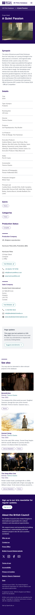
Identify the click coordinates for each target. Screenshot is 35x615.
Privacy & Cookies (8, 572)
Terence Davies (12, 395)
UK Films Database (20, 3)
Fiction (5, 216)
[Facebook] (13, 556)
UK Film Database (8, 8)
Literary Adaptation (8, 448)
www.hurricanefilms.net (12, 276)
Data (3, 580)
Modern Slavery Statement (11, 576)
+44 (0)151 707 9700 (11, 269)
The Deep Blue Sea (8, 473)
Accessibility (6, 567)
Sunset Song (6, 433)
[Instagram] (8, 556)
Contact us (6, 542)
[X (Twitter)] (3, 556)
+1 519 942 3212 (10, 310)
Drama (6, 206)
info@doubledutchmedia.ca (14, 313)
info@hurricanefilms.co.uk (13, 272)
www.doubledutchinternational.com (16, 317)
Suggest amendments (13, 345)
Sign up (6, 507)
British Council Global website (12, 551)
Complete (6, 227)
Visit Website (8, 264)
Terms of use (6, 563)
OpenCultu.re (10, 605)
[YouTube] (19, 556)
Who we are (6, 538)
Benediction (6, 393)
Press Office (6, 547)
